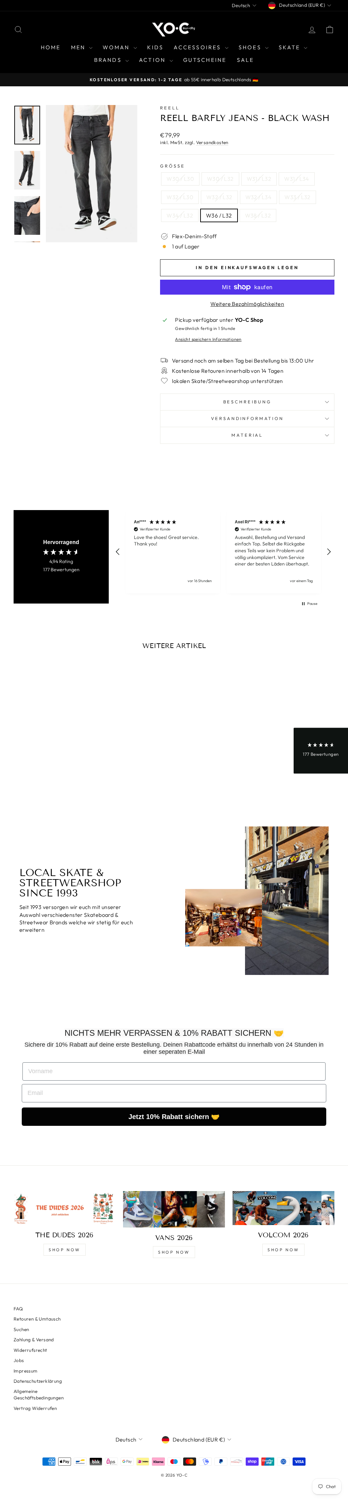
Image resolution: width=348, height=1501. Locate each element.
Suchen (21, 1329)
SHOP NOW (65, 1249)
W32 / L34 (258, 197)
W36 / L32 (219, 215)
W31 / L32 (259, 178)
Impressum (26, 1371)
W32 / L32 (219, 197)
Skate (290, 47)
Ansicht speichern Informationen (208, 339)
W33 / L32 (297, 197)
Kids (155, 47)
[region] (223, 551)
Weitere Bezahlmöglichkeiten (247, 303)
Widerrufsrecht (30, 1350)
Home (51, 47)
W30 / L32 (220, 178)
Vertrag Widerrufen (35, 1408)
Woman (117, 47)
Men (79, 47)
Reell (169, 107)
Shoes (251, 47)
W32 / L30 (180, 197)
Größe (172, 166)
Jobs (19, 1360)
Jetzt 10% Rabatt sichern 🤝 (174, 1116)
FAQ (18, 1309)
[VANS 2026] (174, 1209)
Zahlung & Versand (34, 1340)
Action (153, 59)
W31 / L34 (296, 178)
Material (247, 435)
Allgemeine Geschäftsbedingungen (39, 1394)
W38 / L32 (258, 215)
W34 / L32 (180, 215)
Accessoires (198, 47)
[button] (118, 552)
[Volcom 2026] (283, 1208)
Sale (245, 59)
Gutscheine (205, 59)
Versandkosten (212, 142)
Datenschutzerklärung (38, 1381)
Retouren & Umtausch (37, 1319)
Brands (109, 59)
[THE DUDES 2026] (65, 1208)
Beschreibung (247, 401)
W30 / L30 (180, 178)
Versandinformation (247, 418)
